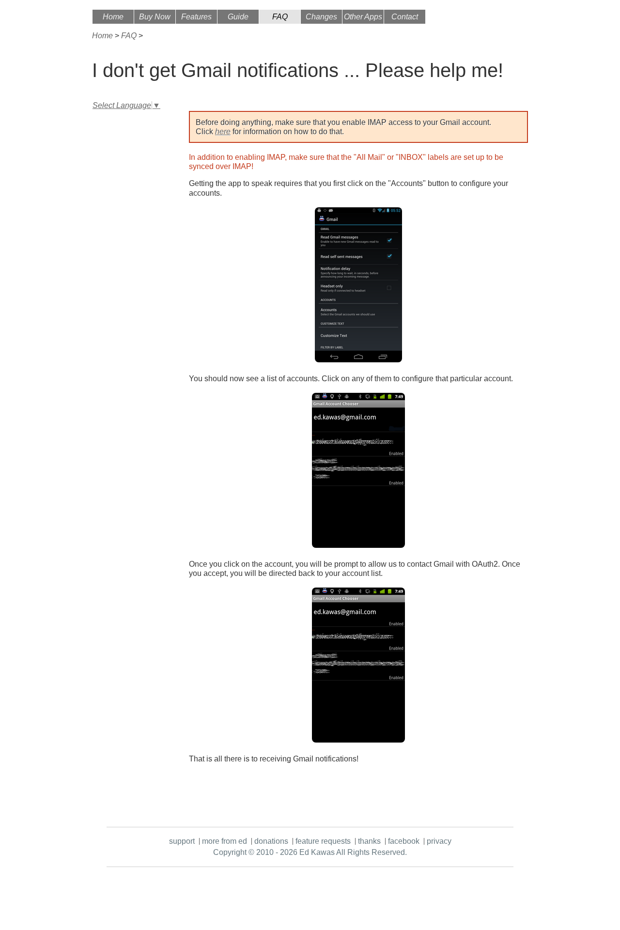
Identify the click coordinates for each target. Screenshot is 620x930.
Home (113, 17)
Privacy (439, 841)
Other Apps (363, 17)
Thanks (369, 841)
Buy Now (154, 17)
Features (196, 17)
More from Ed (224, 841)
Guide (238, 17)
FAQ (280, 17)
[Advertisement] (131, 257)
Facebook (403, 841)
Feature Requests (323, 841)
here (223, 131)
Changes (321, 17)
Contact (404, 17)
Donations (271, 841)
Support (182, 841)
